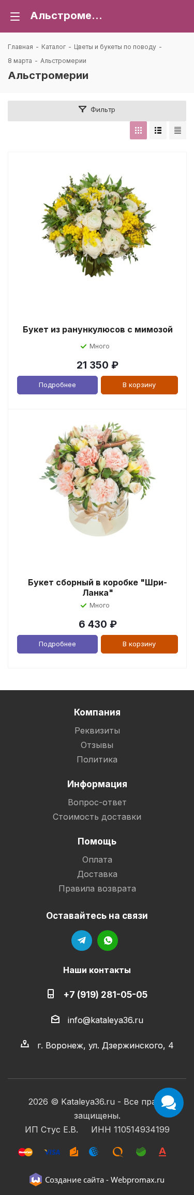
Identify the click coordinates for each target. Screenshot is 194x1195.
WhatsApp (107, 940)
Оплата (97, 859)
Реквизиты (97, 730)
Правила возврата (97, 888)
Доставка (97, 874)
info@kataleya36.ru (105, 1020)
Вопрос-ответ (97, 802)
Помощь (97, 841)
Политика (97, 759)
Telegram (81, 940)
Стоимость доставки (97, 816)
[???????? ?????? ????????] (177, 130)
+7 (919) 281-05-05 (105, 994)
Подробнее (57, 384)
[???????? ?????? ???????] (138, 130)
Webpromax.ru (138, 1179)
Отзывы (97, 745)
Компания (97, 712)
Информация (97, 783)
